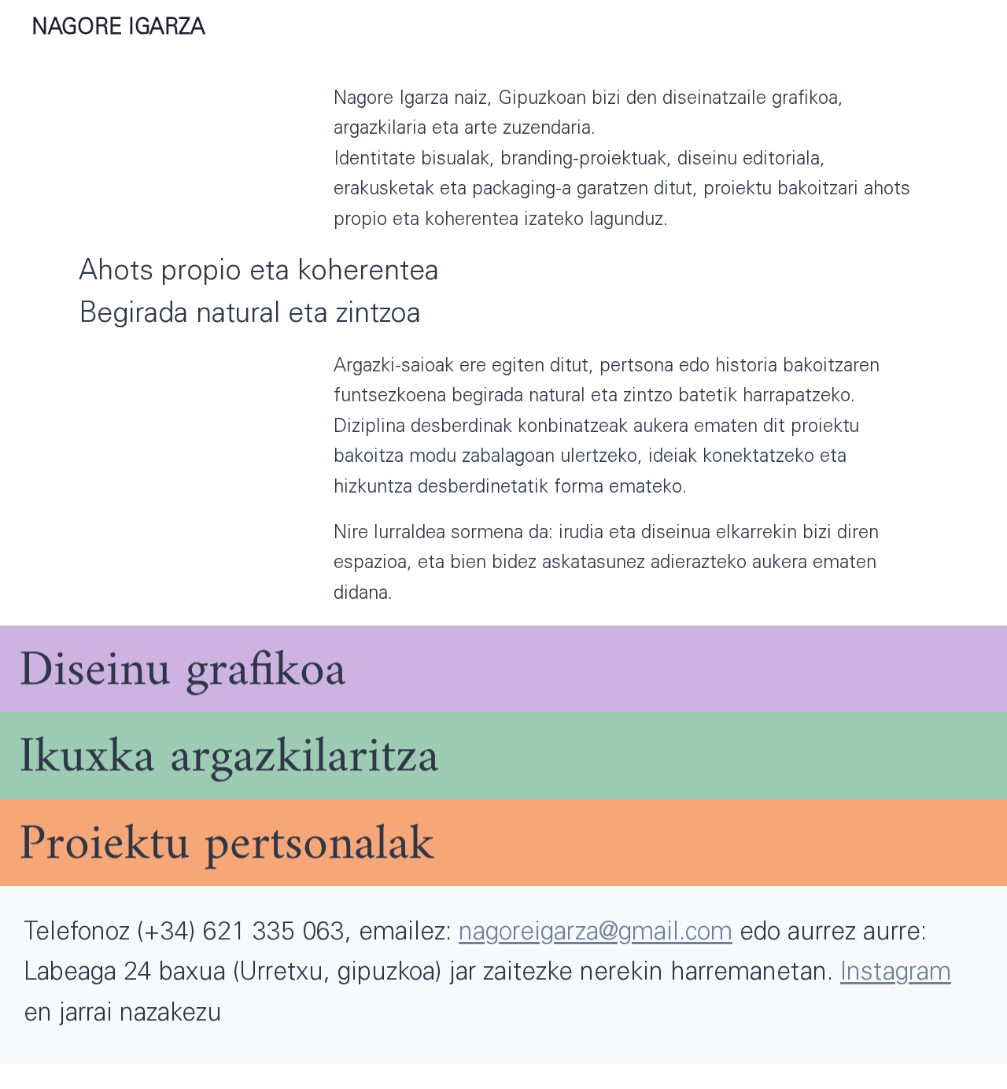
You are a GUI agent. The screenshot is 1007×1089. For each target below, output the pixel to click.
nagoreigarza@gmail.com (595, 934)
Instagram (895, 974)
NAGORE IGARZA (118, 29)
